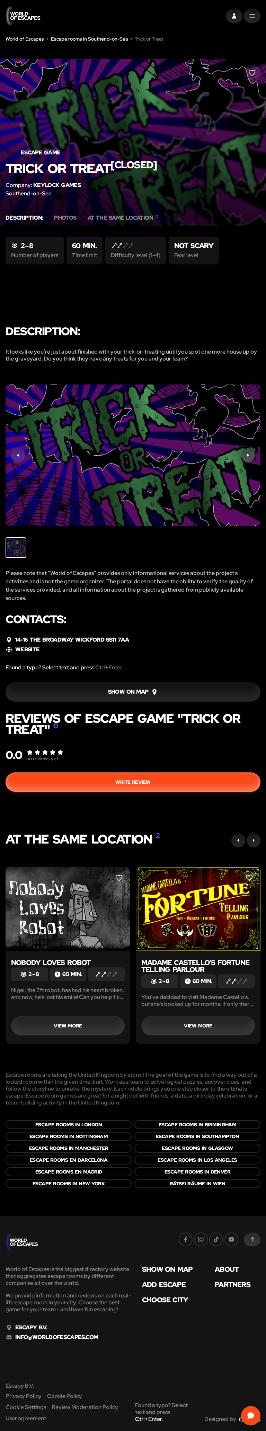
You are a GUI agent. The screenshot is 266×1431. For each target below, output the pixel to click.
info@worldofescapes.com (56, 1337)
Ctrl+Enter (108, 667)
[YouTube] (231, 1239)
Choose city (165, 1299)
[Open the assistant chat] (250, 1415)
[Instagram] (201, 1239)
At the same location (123, 217)
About (227, 1269)
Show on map (167, 1269)
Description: (24, 217)
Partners (232, 1284)
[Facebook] (186, 1239)
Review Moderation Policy (85, 1407)
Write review (132, 782)
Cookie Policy (64, 1396)
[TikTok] (216, 1239)
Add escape (164, 1284)
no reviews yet (42, 758)
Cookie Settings (26, 1407)
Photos (65, 217)
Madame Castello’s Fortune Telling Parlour (195, 966)
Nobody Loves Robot (51, 962)
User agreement (26, 1418)
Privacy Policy (24, 1396)
